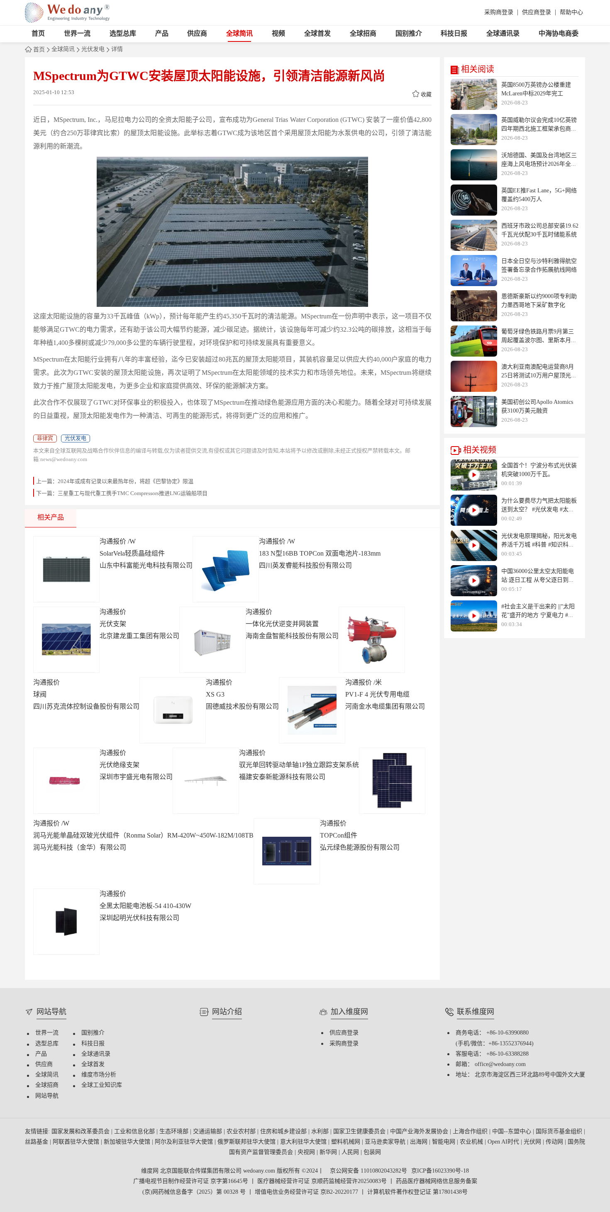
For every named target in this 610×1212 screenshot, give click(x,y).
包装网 (372, 1152)
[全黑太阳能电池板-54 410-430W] (66, 922)
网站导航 (47, 1096)
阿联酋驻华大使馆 (77, 1142)
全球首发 (317, 33)
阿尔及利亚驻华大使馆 (185, 1142)
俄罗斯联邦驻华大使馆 (247, 1142)
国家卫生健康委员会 (360, 1132)
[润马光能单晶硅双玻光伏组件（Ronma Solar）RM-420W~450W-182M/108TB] (392, 781)
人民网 (351, 1152)
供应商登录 (536, 13)
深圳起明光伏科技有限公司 (139, 918)
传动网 (555, 1142)
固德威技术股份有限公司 (242, 706)
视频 (278, 33)
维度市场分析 (98, 1075)
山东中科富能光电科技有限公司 (146, 565)
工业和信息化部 (135, 1132)
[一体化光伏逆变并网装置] (212, 640)
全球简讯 (239, 33)
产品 (161, 33)
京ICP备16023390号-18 (440, 1171)
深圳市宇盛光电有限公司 (136, 777)
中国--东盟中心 (512, 1132)
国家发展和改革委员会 (81, 1132)
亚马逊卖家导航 (386, 1142)
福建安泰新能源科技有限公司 (282, 777)
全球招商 (363, 33)
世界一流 (77, 33)
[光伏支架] (66, 640)
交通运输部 (208, 1132)
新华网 (329, 1152)
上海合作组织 (471, 1132)
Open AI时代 (504, 1142)
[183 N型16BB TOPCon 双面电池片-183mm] (226, 569)
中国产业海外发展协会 (420, 1132)
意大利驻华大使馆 (304, 1142)
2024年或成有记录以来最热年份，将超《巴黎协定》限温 (125, 481)
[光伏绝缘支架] (66, 781)
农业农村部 (242, 1132)
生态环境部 (174, 1132)
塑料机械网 (346, 1142)
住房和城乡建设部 (284, 1132)
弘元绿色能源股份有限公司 (360, 847)
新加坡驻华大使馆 (128, 1142)
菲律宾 (45, 438)
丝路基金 (37, 1142)
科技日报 (454, 33)
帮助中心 (571, 13)
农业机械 (472, 1142)
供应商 (197, 33)
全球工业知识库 (101, 1085)
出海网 (419, 1142)
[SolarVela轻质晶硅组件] (66, 569)
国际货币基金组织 (560, 1132)
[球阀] (372, 640)
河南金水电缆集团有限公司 (385, 706)
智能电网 (444, 1142)
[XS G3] (172, 710)
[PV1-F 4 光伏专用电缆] (312, 710)
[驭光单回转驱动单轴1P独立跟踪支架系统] (206, 781)
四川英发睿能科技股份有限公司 (305, 565)
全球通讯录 (503, 33)
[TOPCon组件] (287, 851)
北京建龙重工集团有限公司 (139, 636)
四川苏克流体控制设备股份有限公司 (86, 706)
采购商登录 (498, 13)
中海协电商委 (558, 33)
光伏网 (533, 1142)
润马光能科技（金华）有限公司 (79, 847)
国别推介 (408, 33)
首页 (38, 33)
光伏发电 (93, 50)
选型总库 (123, 33)
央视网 (307, 1152)
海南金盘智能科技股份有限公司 (292, 636)
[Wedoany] (67, 12)
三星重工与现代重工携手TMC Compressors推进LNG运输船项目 (132, 493)
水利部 (320, 1132)
